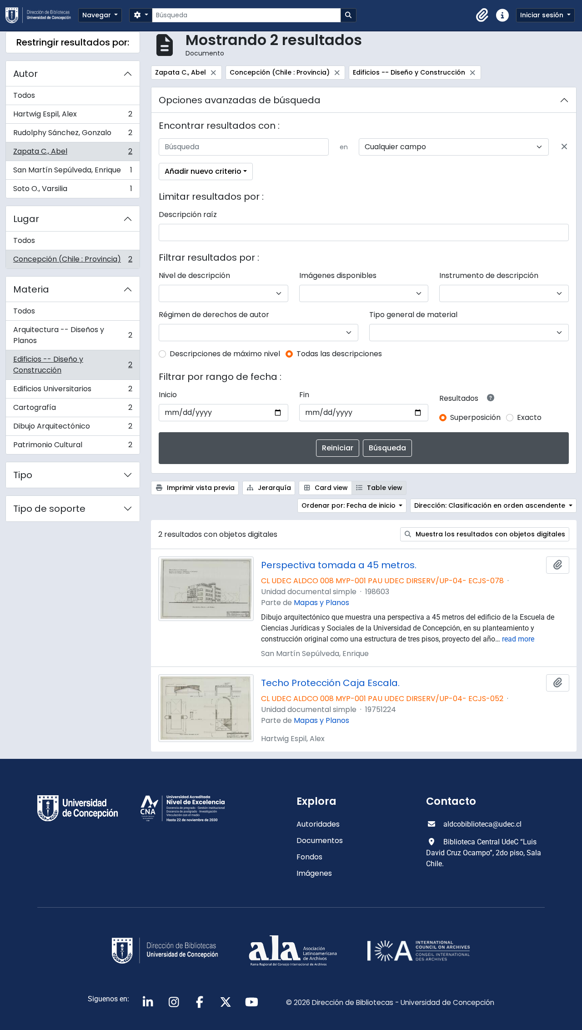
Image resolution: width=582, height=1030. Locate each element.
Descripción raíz (188, 214)
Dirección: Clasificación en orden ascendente (490, 505)
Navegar (97, 15)
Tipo (22, 475)
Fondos (309, 857)
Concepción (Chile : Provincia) (72, 261)
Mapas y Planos (321, 602)
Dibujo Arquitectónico (72, 428)
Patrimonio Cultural (72, 446)
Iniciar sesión (542, 15)
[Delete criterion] (564, 146)
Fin (304, 394)
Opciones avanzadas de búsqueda (240, 100)
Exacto (529, 417)
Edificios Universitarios (72, 391)
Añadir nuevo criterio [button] (203, 171)
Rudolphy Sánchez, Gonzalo (72, 134)
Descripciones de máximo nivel (225, 353)
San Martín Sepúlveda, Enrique (72, 172)
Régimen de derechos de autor (214, 314)
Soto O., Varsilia (72, 190)
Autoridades (318, 824)
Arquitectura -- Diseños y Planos (72, 335)
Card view (330, 487)
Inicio (168, 394)
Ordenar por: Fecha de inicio (349, 505)
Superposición (475, 417)
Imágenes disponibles (337, 275)
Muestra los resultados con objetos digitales (489, 534)
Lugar (26, 218)
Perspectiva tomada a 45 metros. (338, 565)
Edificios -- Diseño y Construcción (72, 364)
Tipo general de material (413, 314)
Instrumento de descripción (488, 275)
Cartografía (72, 409)
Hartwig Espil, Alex (72, 116)
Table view (383, 487)
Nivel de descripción (194, 275)
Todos (24, 95)
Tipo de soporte (49, 508)
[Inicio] (41, 15)
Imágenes (314, 873)
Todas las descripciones (339, 353)
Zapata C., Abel (72, 153)
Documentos (319, 840)
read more (518, 639)
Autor (25, 73)
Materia (31, 289)
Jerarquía (273, 487)
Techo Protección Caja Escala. (330, 682)
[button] (482, 15)
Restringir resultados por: (72, 42)
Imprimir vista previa (200, 487)
